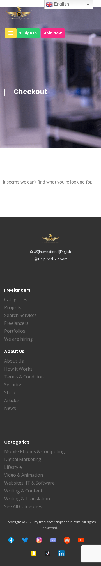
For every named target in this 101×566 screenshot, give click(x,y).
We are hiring (18, 339)
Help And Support (52, 259)
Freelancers (16, 323)
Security (12, 385)
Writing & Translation (27, 499)
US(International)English (52, 251)
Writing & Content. (23, 491)
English (61, 4)
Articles (12, 400)
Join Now (53, 33)
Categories (15, 299)
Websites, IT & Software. (30, 483)
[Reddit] (67, 540)
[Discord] (53, 540)
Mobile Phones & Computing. (35, 451)
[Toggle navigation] (11, 33)
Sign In (29, 33)
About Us (14, 361)
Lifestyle (13, 467)
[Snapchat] (33, 553)
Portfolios (14, 331)
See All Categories (23, 506)
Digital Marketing (22, 459)
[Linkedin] (61, 553)
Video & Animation (23, 475)
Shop (9, 392)
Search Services (20, 315)
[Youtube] (80, 540)
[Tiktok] (47, 553)
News (10, 408)
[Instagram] (39, 540)
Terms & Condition (24, 377)
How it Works (18, 369)
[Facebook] (11, 540)
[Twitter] (25, 540)
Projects (12, 307)
